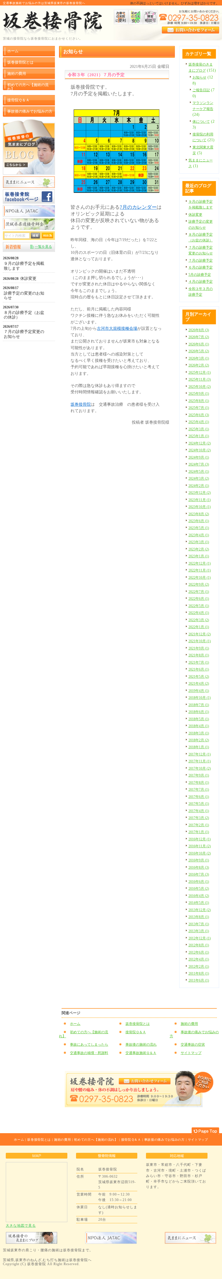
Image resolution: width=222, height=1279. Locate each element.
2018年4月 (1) (198, 726)
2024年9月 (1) (198, 457)
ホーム (75, 1024)
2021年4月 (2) (198, 684)
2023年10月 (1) (199, 507)
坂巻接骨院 (81, 404)
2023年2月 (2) (198, 549)
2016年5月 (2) (198, 889)
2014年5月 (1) (198, 903)
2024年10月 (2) (199, 450)
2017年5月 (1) (198, 804)
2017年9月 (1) (198, 775)
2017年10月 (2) (199, 768)
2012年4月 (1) (198, 959)
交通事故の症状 (193, 1044)
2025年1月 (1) (198, 436)
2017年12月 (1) (199, 754)
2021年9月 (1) (198, 648)
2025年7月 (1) (198, 408)
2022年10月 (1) (199, 578)
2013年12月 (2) (199, 910)
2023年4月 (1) (198, 535)
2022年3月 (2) (198, 620)
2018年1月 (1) (198, 747)
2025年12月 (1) (199, 373)
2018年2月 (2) (198, 740)
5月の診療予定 (199, 275)
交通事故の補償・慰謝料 (89, 1053)
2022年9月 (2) (198, 584)
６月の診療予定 (200, 267)
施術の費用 (189, 1024)
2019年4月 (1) (198, 691)
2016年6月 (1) (198, 882)
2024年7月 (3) (198, 464)
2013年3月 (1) (198, 931)
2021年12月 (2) (199, 634)
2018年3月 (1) (198, 733)
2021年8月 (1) (198, 655)
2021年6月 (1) (198, 669)
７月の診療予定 (200, 260)
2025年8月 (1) (198, 401)
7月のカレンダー (138, 207)
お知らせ (199, 77)
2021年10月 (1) (199, 641)
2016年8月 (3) (198, 867)
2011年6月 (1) (198, 980)
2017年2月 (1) (198, 825)
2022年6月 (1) (198, 599)
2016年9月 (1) (198, 860)
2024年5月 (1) (198, 472)
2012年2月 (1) (198, 967)
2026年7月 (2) (198, 337)
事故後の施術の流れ (141, 1044)
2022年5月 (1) (198, 606)
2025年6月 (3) (198, 415)
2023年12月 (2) (199, 493)
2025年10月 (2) (199, 387)
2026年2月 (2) (198, 365)
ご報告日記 (201, 90)
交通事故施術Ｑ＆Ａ (140, 1053)
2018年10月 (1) (199, 698)
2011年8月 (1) (198, 973)
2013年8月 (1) (198, 917)
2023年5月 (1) (198, 528)
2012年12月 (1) (199, 938)
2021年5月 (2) (198, 677)
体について (201, 122)
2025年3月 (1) (198, 429)
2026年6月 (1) (198, 344)
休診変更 (195, 215)
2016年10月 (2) (199, 853)
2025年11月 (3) (199, 379)
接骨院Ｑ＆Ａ (135, 1032)
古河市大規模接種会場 (117, 328)
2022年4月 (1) (198, 613)
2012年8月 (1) (198, 945)
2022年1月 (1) (198, 627)
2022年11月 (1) (199, 570)
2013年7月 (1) (198, 924)
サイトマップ (191, 1053)
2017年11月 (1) (199, 761)
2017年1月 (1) (198, 832)
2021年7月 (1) (198, 662)
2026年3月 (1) (198, 358)
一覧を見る (43, 247)
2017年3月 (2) (198, 818)
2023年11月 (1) (199, 500)
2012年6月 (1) (198, 952)
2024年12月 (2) (199, 443)
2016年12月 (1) (199, 839)
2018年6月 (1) (198, 712)
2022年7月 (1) (198, 592)
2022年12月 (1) (199, 563)
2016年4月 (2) (198, 896)
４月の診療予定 (200, 282)
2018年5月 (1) (198, 719)
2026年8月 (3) (198, 330)
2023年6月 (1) (198, 521)
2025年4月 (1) (198, 422)
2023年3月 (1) (198, 542)
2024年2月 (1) (198, 486)
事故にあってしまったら (89, 1044)
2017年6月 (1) (198, 797)
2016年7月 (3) (198, 874)
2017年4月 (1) (198, 811)
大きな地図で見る (21, 1226)
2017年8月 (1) (198, 783)
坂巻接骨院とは (137, 1024)
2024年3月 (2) (198, 478)
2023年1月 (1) (198, 556)
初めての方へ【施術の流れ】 (83, 1034)
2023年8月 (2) (198, 514)
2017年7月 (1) (198, 789)
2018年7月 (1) (198, 705)
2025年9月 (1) (198, 394)
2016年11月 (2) (199, 846)
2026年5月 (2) (198, 351)
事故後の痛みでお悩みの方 (194, 1034)
